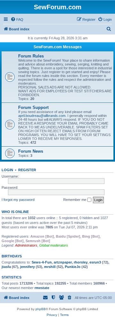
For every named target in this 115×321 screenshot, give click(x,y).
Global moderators (53, 245)
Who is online (15, 212)
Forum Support (33, 107)
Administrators (26, 245)
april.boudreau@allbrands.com (41, 116)
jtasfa (6, 267)
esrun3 (95, 262)
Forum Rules (31, 56)
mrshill (50, 267)
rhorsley (81, 262)
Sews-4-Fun (42, 262)
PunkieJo (72, 267)
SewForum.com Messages (58, 47)
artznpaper (63, 262)
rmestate (41, 288)
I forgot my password (18, 200)
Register (27, 170)
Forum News (30, 151)
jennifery (27, 267)
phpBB (40, 309)
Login (7, 170)
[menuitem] (17, 19)
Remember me (75, 200)
